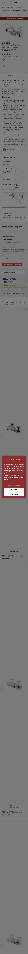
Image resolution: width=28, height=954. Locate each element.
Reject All (14, 489)
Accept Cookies (14, 494)
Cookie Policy (13, 477)
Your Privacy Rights (14, 485)
